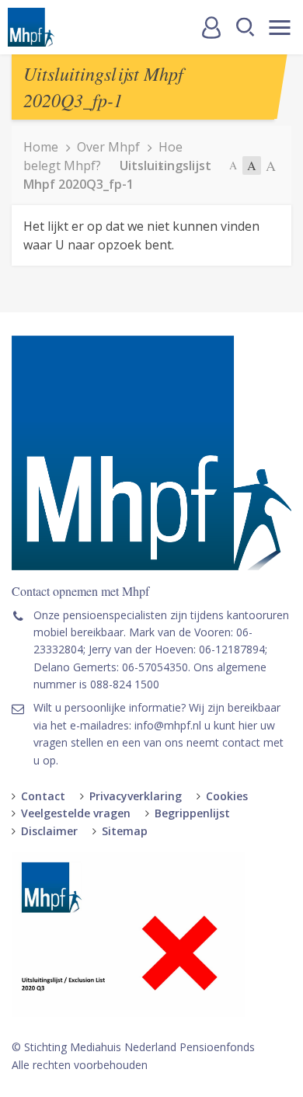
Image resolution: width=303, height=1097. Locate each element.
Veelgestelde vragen (76, 813)
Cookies (227, 796)
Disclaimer (49, 831)
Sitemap (125, 831)
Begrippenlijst (192, 813)
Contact (43, 796)
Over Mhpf (108, 146)
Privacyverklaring (135, 796)
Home (40, 146)
